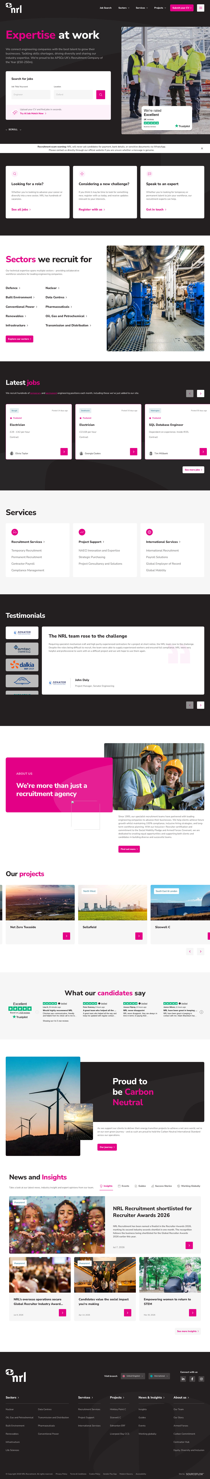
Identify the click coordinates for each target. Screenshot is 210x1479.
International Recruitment (162, 550)
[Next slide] (200, 393)
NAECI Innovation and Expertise (99, 550)
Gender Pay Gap (110, 1474)
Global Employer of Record (163, 564)
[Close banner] (202, 148)
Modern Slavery (126, 1474)
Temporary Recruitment (26, 550)
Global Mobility (156, 570)
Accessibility (141, 1474)
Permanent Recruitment (26, 557)
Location (57, 86)
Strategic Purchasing (92, 557)
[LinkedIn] (183, 1379)
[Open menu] (200, 8)
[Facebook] (192, 1379)
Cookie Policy (94, 1474)
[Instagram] (201, 1379)
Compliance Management (27, 570)
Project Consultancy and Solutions (100, 564)
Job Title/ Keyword (19, 86)
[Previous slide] (189, 393)
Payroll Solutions (157, 557)
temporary (35, 393)
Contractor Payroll (23, 564)
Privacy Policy (61, 1474)
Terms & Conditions (78, 1474)
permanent (51, 393)
